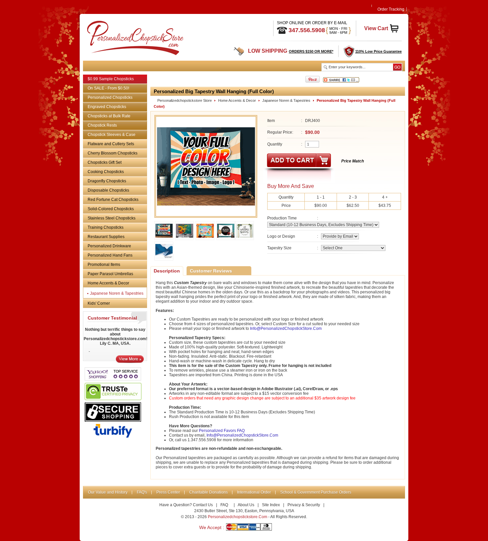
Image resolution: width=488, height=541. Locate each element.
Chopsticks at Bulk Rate (109, 116)
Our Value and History (107, 492)
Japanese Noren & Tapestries (116, 293)
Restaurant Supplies (106, 236)
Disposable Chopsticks (108, 190)
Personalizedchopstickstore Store (184, 100)
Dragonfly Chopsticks (107, 181)
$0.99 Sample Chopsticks (111, 79)
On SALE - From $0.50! (108, 88)
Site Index (271, 505)
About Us (246, 505)
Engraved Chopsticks (107, 106)
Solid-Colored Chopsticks (111, 209)
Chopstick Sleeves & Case (111, 134)
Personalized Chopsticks (110, 97)
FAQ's (142, 492)
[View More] (130, 361)
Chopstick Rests (102, 125)
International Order (254, 492)
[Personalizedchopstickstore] (127, 36)
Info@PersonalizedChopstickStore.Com (286, 328)
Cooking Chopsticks (106, 171)
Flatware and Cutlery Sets (111, 144)
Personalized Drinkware (109, 246)
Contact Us (203, 505)
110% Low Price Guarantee (378, 51)
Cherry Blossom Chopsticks (112, 153)
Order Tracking (390, 9)
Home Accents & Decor (108, 283)
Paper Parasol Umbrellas (110, 273)
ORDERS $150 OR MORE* (311, 51)
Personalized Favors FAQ (222, 430)
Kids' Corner (99, 303)
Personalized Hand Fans (110, 255)
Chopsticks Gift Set (105, 162)
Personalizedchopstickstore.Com (237, 516)
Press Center (168, 492)
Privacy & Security (303, 505)
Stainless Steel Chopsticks (111, 218)
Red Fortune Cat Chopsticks (113, 199)
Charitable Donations (208, 492)
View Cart (376, 28)
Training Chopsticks (105, 227)
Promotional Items (104, 264)
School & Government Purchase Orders (315, 492)
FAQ (224, 505)
